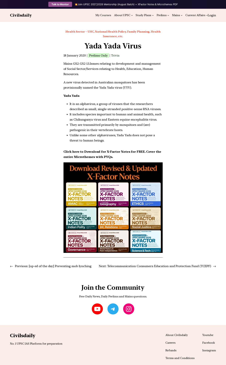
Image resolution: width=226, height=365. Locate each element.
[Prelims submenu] (168, 15)
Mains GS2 (71, 63)
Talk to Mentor (60, 4)
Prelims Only (98, 55)
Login (212, 15)
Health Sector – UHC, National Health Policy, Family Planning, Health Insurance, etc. (112, 34)
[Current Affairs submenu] (207, 15)
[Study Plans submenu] (153, 15)
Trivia (115, 55)
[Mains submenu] (181, 15)
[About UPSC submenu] (132, 15)
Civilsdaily (21, 15)
